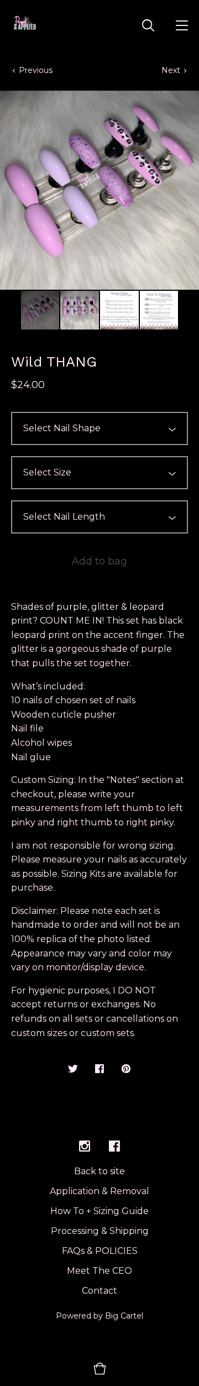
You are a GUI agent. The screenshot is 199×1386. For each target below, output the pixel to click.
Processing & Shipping (100, 1231)
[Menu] (182, 24)
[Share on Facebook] (99, 1069)
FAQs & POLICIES (100, 1251)
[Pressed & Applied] (25, 25)
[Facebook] (114, 1146)
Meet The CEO (99, 1270)
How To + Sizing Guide (99, 1211)
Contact (99, 1290)
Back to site (99, 1171)
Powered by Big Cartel (99, 1316)
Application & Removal (99, 1191)
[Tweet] (73, 1069)
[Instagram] (84, 1146)
